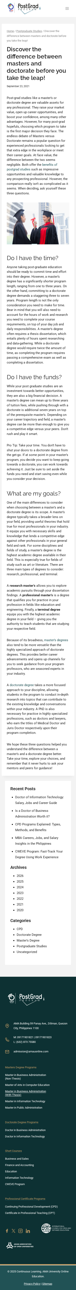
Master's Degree (28, 940)
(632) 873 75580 (26, 1041)
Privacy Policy (32, 1283)
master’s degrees (56, 640)
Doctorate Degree (29, 935)
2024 (20, 887)
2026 (20, 876)
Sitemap (47, 1283)
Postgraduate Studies (32, 946)
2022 (20, 899)
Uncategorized (27, 952)
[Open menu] (67, 8)
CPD (20, 929)
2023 (20, 893)
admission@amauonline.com (31, 1051)
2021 (20, 904)
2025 (20, 881)
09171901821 (25, 1037)
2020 (20, 910)
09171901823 (43, 1037)
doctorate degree (22, 685)
